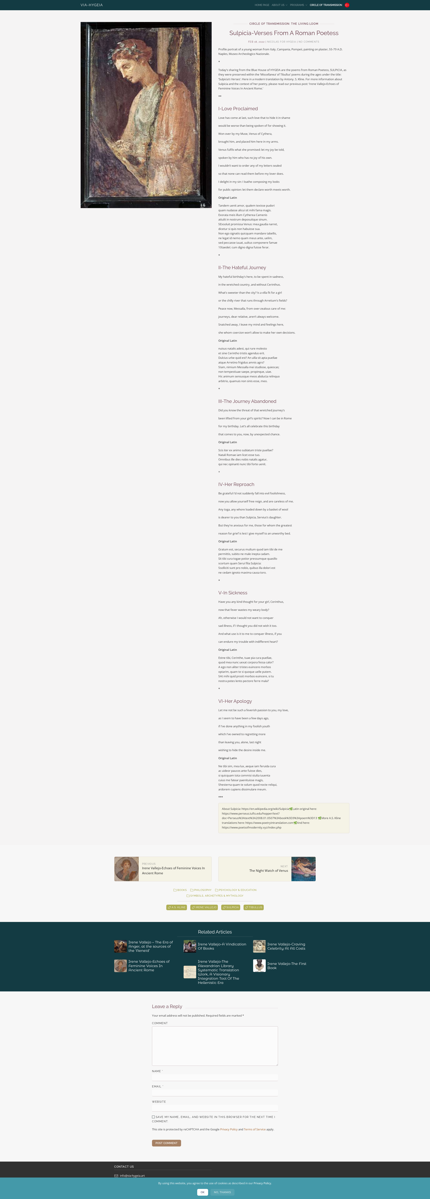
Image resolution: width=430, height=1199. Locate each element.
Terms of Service (255, 1129)
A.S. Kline (179, 907)
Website (159, 1101)
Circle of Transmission (326, 5)
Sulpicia (232, 907)
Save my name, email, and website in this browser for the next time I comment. (213, 1119)
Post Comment (167, 1143)
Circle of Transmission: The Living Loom (283, 23)
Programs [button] (297, 5)
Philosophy (203, 890)
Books (182, 890)
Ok (203, 1192)
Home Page (262, 5)
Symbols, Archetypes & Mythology (217, 895)
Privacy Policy (229, 1129)
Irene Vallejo (206, 907)
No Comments (309, 41)
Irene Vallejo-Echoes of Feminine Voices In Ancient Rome (148, 965)
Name (157, 1071)
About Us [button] (278, 5)
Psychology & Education (238, 890)
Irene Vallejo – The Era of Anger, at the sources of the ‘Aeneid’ (150, 946)
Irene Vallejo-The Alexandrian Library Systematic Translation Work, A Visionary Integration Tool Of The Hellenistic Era (218, 972)
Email (157, 1086)
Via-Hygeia (92, 5)
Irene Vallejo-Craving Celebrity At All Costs (286, 946)
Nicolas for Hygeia (281, 41)
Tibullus (255, 907)
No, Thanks (222, 1192)
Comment (160, 1023)
